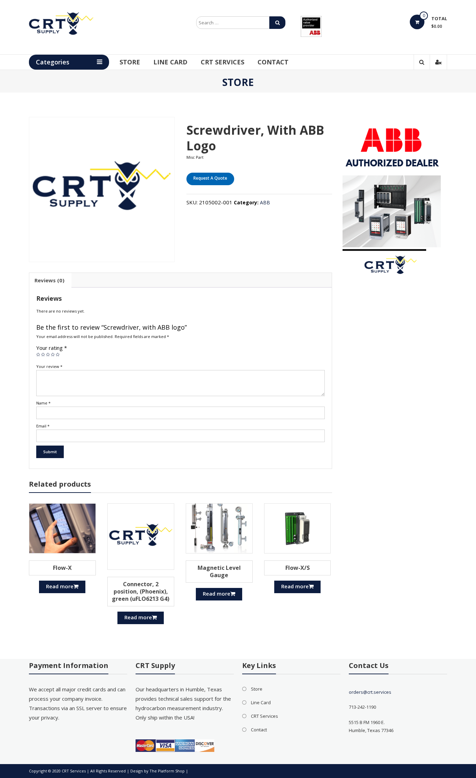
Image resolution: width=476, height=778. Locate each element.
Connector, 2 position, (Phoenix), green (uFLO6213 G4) (140, 591)
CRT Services (222, 62)
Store (130, 62)
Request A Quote (210, 178)
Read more (60, 586)
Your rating (51, 347)
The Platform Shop (167, 770)
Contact (273, 62)
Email (42, 426)
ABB (265, 202)
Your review (49, 366)
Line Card (170, 62)
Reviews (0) (49, 280)
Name (43, 403)
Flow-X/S (297, 568)
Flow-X (62, 568)
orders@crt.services (370, 692)
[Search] (277, 22)
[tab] (49, 280)
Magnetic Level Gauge (219, 571)
